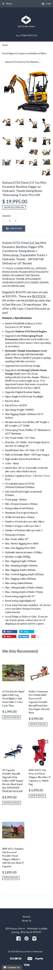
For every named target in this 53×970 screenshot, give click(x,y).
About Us (26, 920)
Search (26, 916)
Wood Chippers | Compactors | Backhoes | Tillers (24, 53)
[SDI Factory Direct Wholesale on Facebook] (18, 939)
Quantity (6, 215)
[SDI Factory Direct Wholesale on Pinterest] (26, 939)
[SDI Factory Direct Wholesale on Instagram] (34, 939)
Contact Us (13, 967)
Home (5, 45)
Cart (48, 3)
